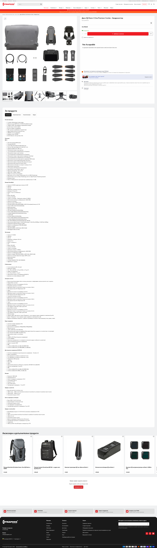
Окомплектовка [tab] (26, 114)
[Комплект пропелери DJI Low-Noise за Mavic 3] (78, 450)
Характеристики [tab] (17, 114)
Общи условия (65, 546)
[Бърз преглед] (30, 438)
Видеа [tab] (34, 114)
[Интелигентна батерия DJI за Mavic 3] (109, 450)
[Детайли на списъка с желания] (149, 4)
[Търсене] (41, 4)
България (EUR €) (8, 539)
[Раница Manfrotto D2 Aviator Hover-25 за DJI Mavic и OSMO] (17, 450)
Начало (3, 14)
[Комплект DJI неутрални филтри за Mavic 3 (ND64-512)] (139, 450)
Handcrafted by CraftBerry (21, 546)
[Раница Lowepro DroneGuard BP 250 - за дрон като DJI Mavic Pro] (48, 450)
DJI (151, 22)
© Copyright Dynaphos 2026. (8, 546)
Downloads (10, 0)
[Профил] (151, 4)
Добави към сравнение (88, 37)
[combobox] (30, 4)
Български (151, 0)
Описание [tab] (8, 114)
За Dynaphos (4, 0)
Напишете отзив (78, 487)
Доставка (14, 0)
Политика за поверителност (76, 546)
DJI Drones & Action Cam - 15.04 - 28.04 (12, 14)
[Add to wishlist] (151, 34)
